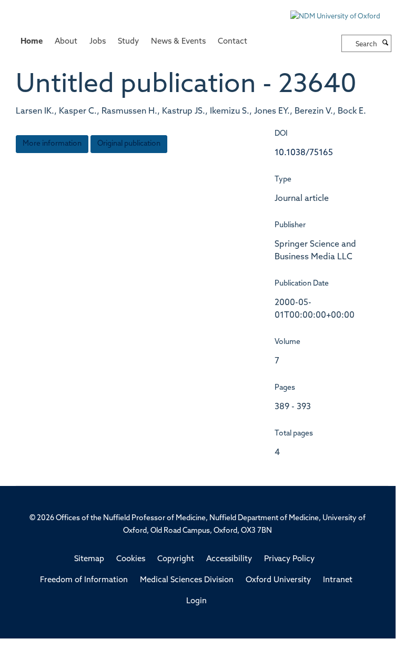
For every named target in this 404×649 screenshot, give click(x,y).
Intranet (337, 580)
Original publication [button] (128, 144)
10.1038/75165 (304, 153)
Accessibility (229, 559)
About (66, 42)
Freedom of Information (84, 580)
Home (32, 42)
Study (128, 42)
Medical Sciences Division (187, 580)
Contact (232, 42)
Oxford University (278, 580)
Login (196, 601)
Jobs (97, 42)
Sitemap (89, 559)
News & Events (178, 42)
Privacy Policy (289, 559)
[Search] (385, 43)
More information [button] (52, 144)
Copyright (175, 559)
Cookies (130, 559)
